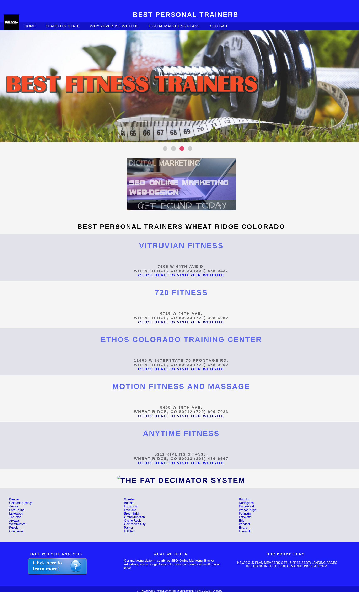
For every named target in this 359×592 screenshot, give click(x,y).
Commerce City (135, 524)
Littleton (129, 531)
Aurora (13, 506)
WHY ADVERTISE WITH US (114, 26)
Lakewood (16, 513)
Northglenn (246, 503)
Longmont (131, 506)
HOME (30, 26)
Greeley (129, 499)
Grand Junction (134, 517)
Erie (241, 520)
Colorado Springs (21, 503)
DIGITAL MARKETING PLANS (174, 26)
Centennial (16, 531)
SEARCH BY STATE (62, 26)
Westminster (17, 524)
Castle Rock (132, 520)
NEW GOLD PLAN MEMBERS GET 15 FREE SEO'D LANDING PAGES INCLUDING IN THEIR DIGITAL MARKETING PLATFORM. (287, 564)
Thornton (15, 517)
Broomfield (131, 513)
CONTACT (219, 26)
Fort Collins (17, 510)
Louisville (245, 531)
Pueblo (13, 527)
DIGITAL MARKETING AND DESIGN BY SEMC (199, 591)
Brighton (244, 499)
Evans (243, 527)
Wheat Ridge (247, 510)
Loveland (130, 510)
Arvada (14, 520)
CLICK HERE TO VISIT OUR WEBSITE (181, 275)
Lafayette (245, 517)
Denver (14, 499)
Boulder (129, 503)
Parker (128, 527)
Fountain (245, 513)
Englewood (246, 506)
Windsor (244, 524)
